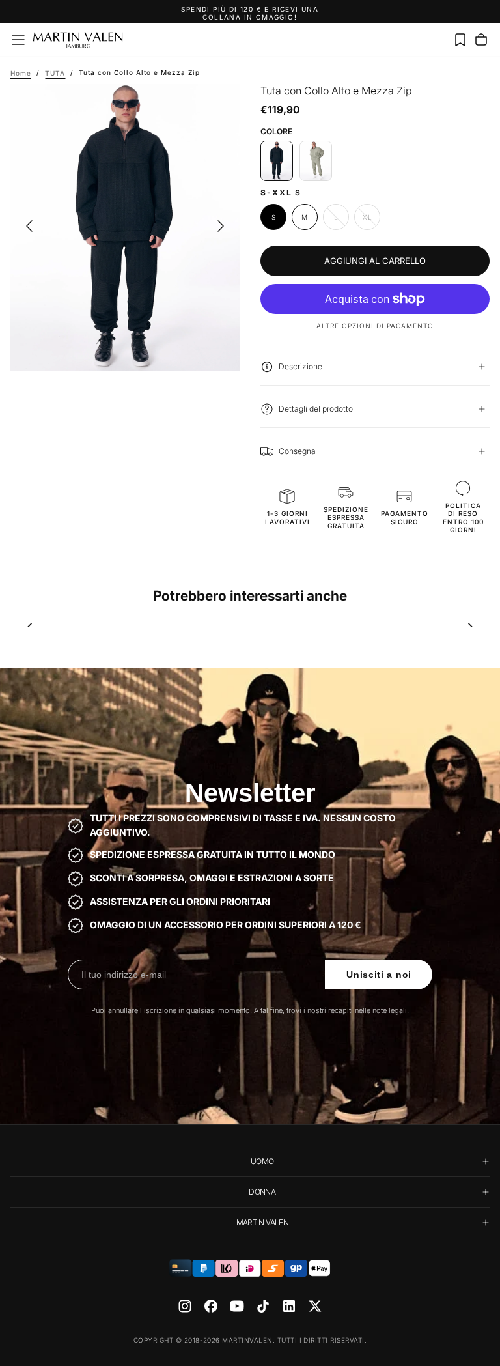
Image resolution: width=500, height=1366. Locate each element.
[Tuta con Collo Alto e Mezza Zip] (276, 161)
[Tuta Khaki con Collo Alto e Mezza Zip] (315, 161)
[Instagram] (185, 1306)
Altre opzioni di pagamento (375, 326)
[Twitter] (315, 1306)
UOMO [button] (262, 1161)
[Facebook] (211, 1306)
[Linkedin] (289, 1306)
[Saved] (460, 39)
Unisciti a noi (378, 974)
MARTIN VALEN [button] (262, 1222)
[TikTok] (263, 1306)
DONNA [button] (262, 1192)
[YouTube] (237, 1306)
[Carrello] (481, 39)
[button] (18, 40)
